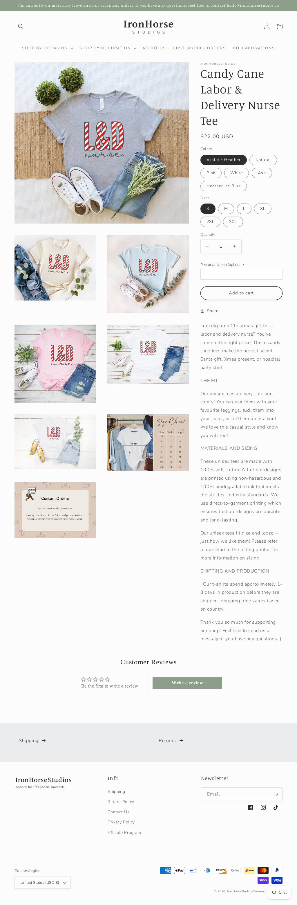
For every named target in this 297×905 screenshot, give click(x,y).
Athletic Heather (224, 160)
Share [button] (212, 311)
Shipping (29, 740)
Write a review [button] (187, 682)
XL (262, 208)
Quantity (207, 234)
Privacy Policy (121, 822)
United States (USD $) (40, 882)
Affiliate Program (124, 832)
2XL (210, 221)
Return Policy (121, 802)
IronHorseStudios (239, 891)
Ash (262, 173)
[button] (21, 26)
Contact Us (118, 812)
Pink (211, 173)
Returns (167, 740)
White (236, 173)
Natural (263, 160)
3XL (233, 221)
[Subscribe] (275, 794)
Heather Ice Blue (224, 186)
